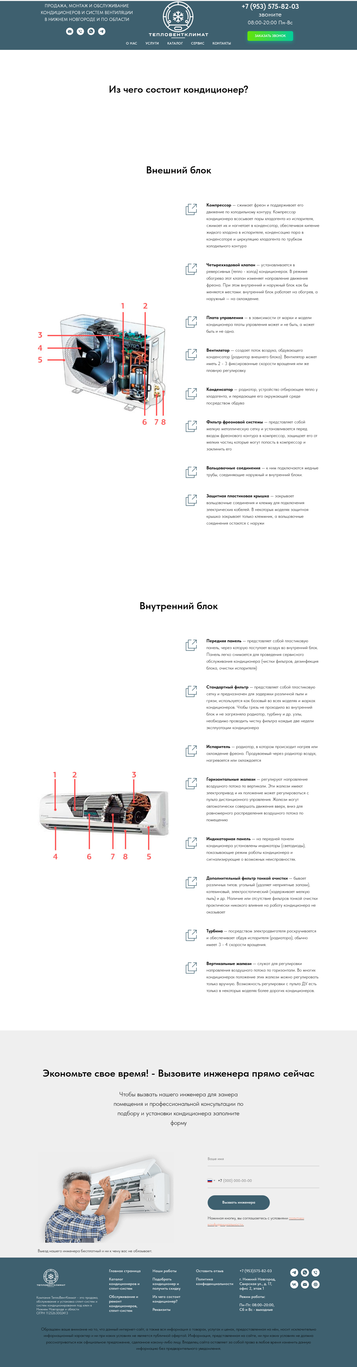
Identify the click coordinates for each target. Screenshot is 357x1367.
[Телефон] (80, 34)
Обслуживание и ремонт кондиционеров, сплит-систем (123, 1303)
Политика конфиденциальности (214, 1281)
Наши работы (165, 1271)
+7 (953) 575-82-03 (270, 6)
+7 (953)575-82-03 (255, 1271)
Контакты (221, 43)
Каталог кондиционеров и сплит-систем (124, 1284)
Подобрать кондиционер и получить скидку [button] (166, 1284)
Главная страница (125, 1271)
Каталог (175, 43)
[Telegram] (101, 34)
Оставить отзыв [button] (209, 1271)
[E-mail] (69, 34)
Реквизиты (161, 1309)
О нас (131, 43)
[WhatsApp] (91, 34)
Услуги (152, 43)
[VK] (294, 1287)
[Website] (316, 1287)
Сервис (197, 43)
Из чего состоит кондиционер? (166, 1299)
